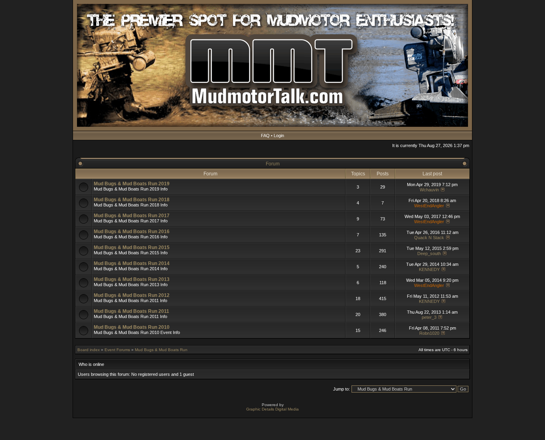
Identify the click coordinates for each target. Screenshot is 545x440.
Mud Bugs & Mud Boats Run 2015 (132, 247)
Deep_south (429, 253)
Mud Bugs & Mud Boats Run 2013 (132, 279)
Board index (88, 350)
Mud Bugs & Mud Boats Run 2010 (132, 327)
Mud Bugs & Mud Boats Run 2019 (132, 184)
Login (279, 135)
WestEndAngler (429, 205)
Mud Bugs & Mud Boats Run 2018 (132, 199)
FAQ (265, 135)
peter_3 (429, 317)
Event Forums (117, 350)
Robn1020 (429, 333)
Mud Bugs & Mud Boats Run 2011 (131, 311)
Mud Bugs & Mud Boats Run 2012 (132, 295)
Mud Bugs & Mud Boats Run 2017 (132, 215)
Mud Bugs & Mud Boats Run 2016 (132, 231)
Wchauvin (429, 189)
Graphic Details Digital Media (272, 409)
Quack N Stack (429, 237)
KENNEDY (429, 269)
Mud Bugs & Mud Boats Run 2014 (132, 263)
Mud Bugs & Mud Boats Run (161, 350)
